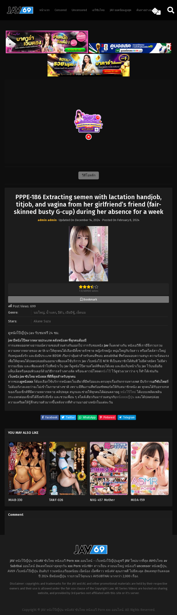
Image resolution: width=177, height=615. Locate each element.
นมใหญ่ (39, 313)
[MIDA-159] (150, 470)
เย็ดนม (81, 313)
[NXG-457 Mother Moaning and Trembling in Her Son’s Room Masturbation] (109, 470)
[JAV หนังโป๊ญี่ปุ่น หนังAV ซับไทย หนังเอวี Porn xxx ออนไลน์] (18, 13)
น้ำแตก (51, 313)
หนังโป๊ (106, 371)
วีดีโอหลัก (88, 175)
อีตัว (61, 313)
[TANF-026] (68, 470)
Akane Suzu (42, 321)
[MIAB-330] (27, 470)
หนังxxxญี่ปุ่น (125, 397)
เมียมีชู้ (70, 313)
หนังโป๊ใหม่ (128, 392)
